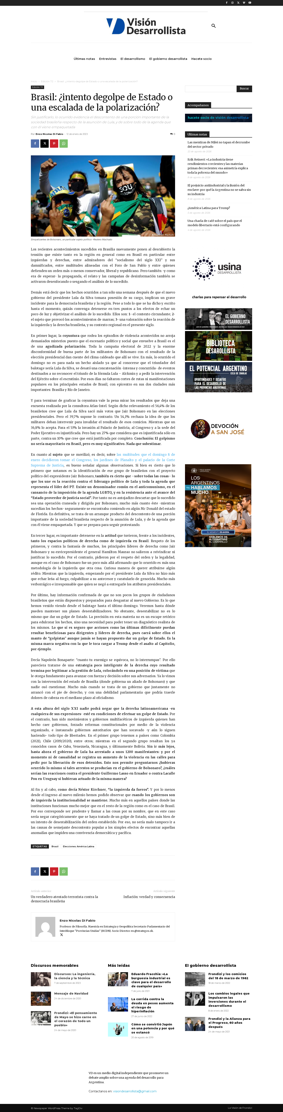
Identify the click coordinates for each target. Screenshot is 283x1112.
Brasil (55, 846)
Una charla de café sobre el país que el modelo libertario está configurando (214, 223)
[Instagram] (232, 3)
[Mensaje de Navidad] (41, 999)
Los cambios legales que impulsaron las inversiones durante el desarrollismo (229, 1000)
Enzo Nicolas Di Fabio (49, 134)
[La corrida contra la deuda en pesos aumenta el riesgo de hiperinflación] (118, 1004)
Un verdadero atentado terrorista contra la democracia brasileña (64, 899)
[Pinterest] (54, 143)
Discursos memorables (55, 965)
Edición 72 (47, 81)
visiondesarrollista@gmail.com (135, 1091)
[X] (238, 3)
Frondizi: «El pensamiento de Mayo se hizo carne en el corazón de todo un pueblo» (75, 1019)
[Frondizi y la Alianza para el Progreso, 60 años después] (195, 1024)
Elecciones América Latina (78, 846)
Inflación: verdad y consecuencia (149, 897)
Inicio (34, 81)
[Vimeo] (244, 3)
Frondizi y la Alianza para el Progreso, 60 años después (229, 1023)
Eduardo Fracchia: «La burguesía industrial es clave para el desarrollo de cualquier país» (151, 980)
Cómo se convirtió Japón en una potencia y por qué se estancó (152, 1028)
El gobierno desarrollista (210, 965)
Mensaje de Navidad (71, 993)
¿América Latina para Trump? (208, 208)
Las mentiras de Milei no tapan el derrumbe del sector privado (218, 144)
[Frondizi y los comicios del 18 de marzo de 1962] (195, 979)
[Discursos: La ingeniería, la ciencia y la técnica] (41, 979)
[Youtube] (249, 3)
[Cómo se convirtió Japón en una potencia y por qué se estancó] (118, 1030)
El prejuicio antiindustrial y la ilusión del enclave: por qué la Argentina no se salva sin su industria (219, 190)
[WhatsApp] (63, 143)
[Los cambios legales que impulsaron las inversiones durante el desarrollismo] (195, 999)
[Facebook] (226, 3)
